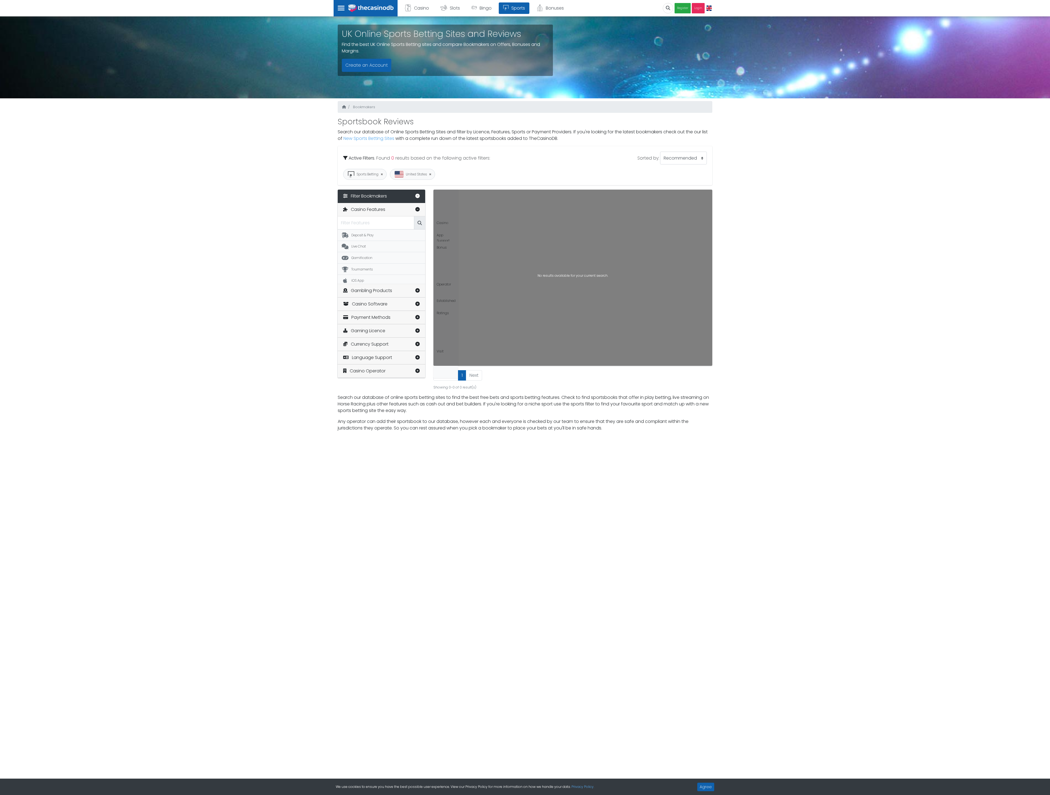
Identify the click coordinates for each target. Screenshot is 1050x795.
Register (682, 8)
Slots (455, 8)
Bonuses (555, 8)
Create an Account (366, 65)
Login (698, 8)
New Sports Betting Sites (369, 138)
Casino (421, 8)
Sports (518, 8)
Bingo (486, 8)
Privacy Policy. (582, 786)
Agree (706, 787)
